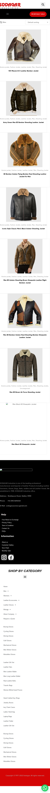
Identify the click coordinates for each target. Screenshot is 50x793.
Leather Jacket (26, 67)
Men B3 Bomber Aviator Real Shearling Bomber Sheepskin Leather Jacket (25, 336)
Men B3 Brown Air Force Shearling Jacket (25, 392)
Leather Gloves (8, 605)
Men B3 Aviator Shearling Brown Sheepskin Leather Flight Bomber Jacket (24, 281)
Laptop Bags (7, 716)
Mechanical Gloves (9, 645)
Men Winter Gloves (9, 650)
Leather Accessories (10, 600)
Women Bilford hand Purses (12, 690)
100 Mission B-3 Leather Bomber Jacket (23, 71)
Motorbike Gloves (9, 654)
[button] (7, 14)
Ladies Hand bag (9, 712)
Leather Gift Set (8, 662)
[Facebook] (11, 557)
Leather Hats (7, 667)
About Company (8, 614)
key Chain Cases (9, 707)
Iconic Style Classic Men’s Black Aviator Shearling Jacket (23, 229)
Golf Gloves (7, 640)
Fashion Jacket (15, 67)
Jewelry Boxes (8, 703)
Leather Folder (8, 721)
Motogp (5, 609)
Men (33, 67)
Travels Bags (7, 685)
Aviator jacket (4, 67)
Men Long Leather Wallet (11, 676)
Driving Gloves (8, 636)
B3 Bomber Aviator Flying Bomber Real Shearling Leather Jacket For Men (25, 175)
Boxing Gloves (8, 627)
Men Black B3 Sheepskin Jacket (23, 444)
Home (5, 586)
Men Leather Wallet (10, 671)
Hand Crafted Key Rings (11, 698)
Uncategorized (25, 388)
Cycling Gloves (8, 631)
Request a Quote (9, 619)
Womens (6, 596)
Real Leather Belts (9, 681)
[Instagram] (4, 557)
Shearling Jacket (41, 67)
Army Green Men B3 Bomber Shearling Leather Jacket (23, 122)
